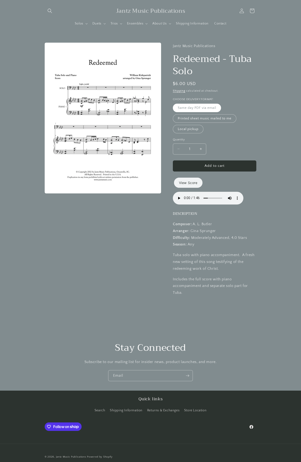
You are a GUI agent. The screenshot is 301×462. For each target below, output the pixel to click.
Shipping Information (126, 410)
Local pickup (188, 129)
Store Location (195, 410)
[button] (50, 11)
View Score (188, 183)
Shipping (179, 90)
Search (100, 410)
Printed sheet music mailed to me (204, 118)
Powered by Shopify (100, 456)
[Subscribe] (187, 375)
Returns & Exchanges (163, 410)
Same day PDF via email (197, 108)
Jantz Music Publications (71, 456)
